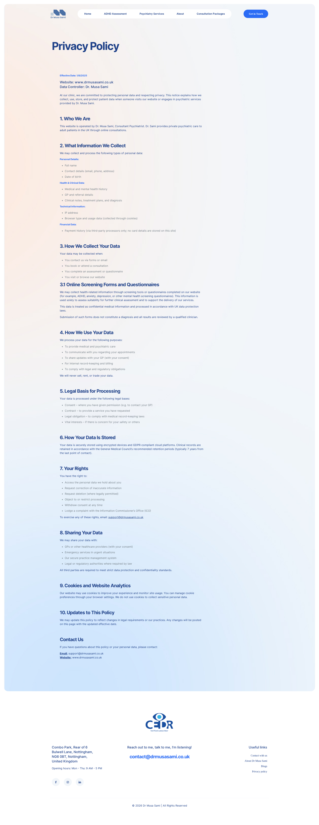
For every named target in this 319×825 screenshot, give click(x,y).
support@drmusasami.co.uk (125, 517)
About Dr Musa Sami (256, 760)
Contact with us (259, 755)
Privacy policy (259, 771)
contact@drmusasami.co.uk (160, 756)
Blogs (264, 766)
